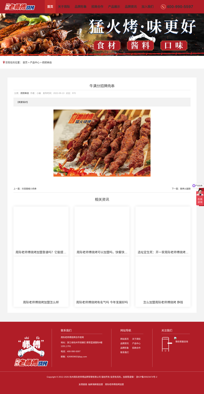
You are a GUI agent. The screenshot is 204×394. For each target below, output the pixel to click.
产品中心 (35, 62)
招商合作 (97, 6)
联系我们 (124, 352)
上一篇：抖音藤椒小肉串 (24, 188)
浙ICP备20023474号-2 (146, 377)
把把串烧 (47, 62)
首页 (50, 6)
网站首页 (124, 339)
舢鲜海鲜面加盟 (95, 384)
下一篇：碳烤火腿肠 (181, 188)
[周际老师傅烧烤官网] (23, 6)
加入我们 (148, 6)
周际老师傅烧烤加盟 (114, 384)
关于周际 (64, 6)
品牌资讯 (131, 6)
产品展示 (114, 6)
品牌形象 (81, 6)
